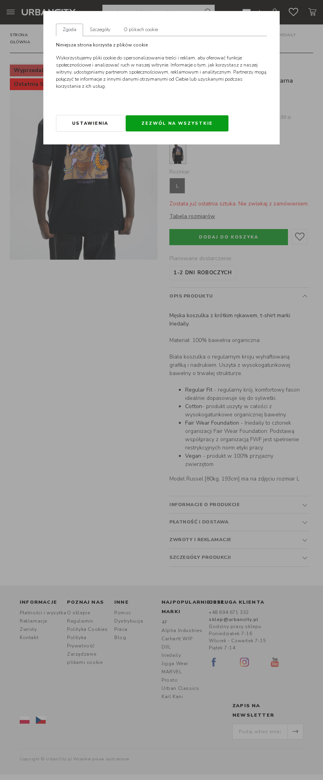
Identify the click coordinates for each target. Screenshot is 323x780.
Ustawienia (90, 123)
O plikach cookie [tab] (141, 29)
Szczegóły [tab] (100, 29)
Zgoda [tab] (69, 29)
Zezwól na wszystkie (177, 123)
